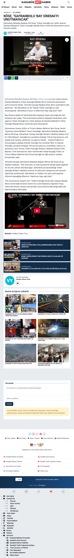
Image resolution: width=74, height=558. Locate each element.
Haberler (7, 12)
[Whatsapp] (44, 434)
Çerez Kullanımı (48, 438)
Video (9, 516)
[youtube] (51, 491)
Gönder (9, 404)
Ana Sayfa (10, 496)
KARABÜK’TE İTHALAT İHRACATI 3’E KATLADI (52, 314)
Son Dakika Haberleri (12, 471)
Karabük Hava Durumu (47, 457)
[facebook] (14, 491)
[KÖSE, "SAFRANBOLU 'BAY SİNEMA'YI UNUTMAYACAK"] (37, 55)
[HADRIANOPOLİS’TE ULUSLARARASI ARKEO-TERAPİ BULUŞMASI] (20, 303)
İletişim (9, 533)
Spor (20, 7)
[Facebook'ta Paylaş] (5, 78)
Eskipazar (54, 7)
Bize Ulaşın (22, 438)
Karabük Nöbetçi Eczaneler (14, 457)
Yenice (46, 7)
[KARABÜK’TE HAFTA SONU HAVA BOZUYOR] (20, 353)
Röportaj (10, 523)
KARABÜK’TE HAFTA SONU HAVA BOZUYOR (18, 363)
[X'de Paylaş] (9, 78)
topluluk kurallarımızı (24, 410)
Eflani (63, 7)
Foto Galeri (11, 513)
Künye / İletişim (35, 438)
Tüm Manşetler (45, 466)
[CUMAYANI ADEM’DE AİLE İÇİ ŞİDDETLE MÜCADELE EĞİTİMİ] (53, 353)
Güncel (14, 7)
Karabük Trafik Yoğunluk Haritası (50, 461)
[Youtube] (40, 434)
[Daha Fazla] (16, 78)
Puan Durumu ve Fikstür (13, 466)
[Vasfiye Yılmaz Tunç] (9, 280)
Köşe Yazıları (11, 438)
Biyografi (10, 526)
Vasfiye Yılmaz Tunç (23, 279)
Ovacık (69, 7)
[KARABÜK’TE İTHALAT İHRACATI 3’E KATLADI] (53, 303)
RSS (19, 479)
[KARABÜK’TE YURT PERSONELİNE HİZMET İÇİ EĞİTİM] (20, 328)
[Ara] (68, 2)
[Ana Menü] (4, 2)
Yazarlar (10, 518)
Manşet (13, 508)
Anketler (10, 528)
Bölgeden (28, 7)
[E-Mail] (17, 283)
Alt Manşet (5, 7)
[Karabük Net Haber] (36, 2)
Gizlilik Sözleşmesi (63, 438)
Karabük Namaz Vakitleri (14, 461)
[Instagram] (37, 434)
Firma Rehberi (12, 521)
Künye (9, 530)
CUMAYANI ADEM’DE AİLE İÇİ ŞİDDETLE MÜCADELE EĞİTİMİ (50, 364)
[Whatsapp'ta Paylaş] (13, 78)
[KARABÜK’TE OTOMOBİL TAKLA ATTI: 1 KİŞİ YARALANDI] (53, 328)
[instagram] (38, 491)
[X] (33, 434)
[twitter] (26, 491)
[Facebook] (30, 434)
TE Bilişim (42, 485)
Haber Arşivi (44, 471)
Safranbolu (38, 7)
